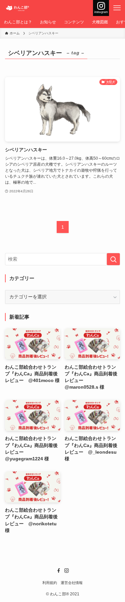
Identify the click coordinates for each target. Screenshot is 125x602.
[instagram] (67, 571)
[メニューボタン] (117, 8)
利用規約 (49, 583)
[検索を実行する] (113, 259)
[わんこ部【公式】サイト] (18, 8)
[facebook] (59, 571)
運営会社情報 (72, 583)
